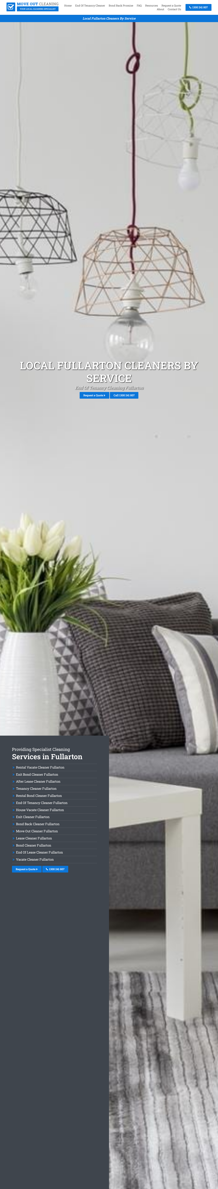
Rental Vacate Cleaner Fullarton (40, 767)
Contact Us (174, 9)
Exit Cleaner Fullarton (33, 817)
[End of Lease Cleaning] (33, 10)
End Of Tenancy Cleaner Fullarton (41, 803)
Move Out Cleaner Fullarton (37, 831)
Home (68, 5)
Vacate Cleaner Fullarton (35, 859)
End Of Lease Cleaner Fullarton (39, 852)
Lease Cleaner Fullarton (34, 838)
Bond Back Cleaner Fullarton (37, 824)
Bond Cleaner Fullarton (33, 845)
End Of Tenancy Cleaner (90, 5)
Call (124, 395)
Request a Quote (171, 5)
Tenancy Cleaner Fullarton (36, 788)
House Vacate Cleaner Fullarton (40, 810)
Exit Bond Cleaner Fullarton (37, 774)
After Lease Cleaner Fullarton (38, 781)
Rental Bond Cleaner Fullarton (39, 795)
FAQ (139, 5)
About (160, 9)
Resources (151, 5)
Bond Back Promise (121, 5)
